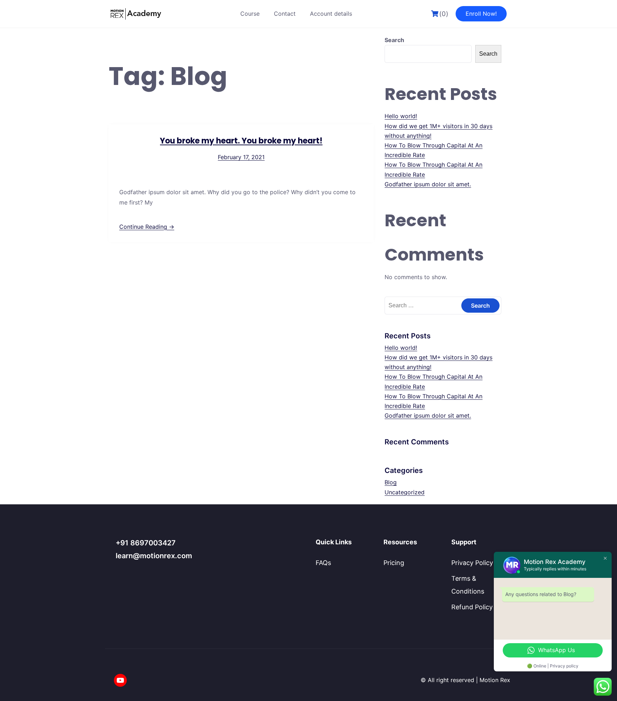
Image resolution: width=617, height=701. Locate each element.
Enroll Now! (481, 13)
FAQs (323, 562)
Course (250, 13)
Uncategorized (405, 492)
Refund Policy (472, 607)
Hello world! (401, 116)
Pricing (393, 562)
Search (394, 40)
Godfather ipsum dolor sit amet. (428, 184)
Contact (285, 13)
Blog (391, 482)
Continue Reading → (146, 226)
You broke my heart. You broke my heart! (241, 140)
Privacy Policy (472, 562)
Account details (331, 13)
